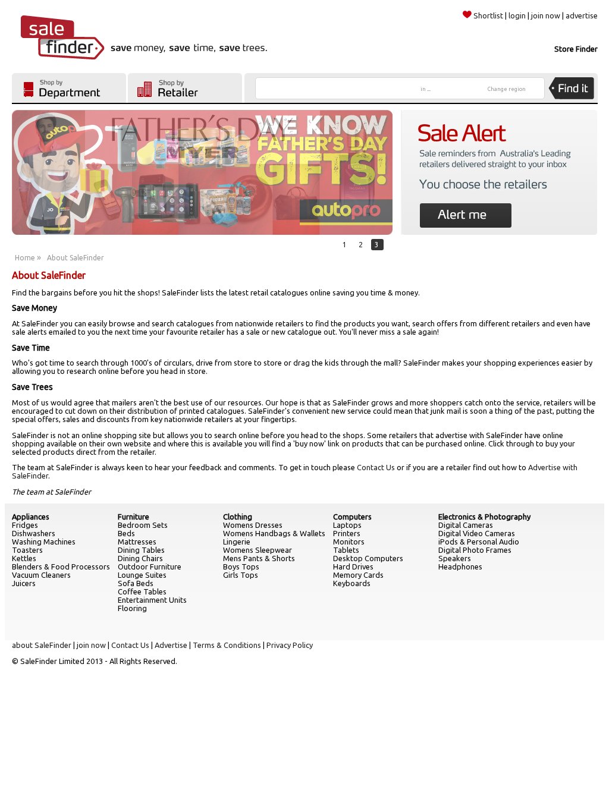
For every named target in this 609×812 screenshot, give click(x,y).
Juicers (24, 583)
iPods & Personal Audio (478, 541)
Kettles (24, 558)
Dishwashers (33, 533)
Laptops (347, 525)
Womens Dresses (252, 525)
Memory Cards (358, 575)
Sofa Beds (135, 583)
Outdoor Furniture (149, 566)
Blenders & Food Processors (61, 566)
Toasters (27, 550)
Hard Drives (353, 566)
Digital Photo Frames (474, 550)
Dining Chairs (140, 558)
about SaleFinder (41, 645)
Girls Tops (240, 575)
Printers (346, 533)
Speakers (454, 558)
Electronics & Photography (484, 516)
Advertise (171, 645)
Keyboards (352, 583)
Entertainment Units (152, 600)
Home (25, 258)
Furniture (133, 516)
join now (545, 15)
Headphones (460, 566)
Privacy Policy (289, 645)
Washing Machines (44, 541)
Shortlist (488, 15)
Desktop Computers (368, 558)
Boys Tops (241, 566)
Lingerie (236, 541)
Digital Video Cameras (476, 533)
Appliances (30, 516)
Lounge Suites (142, 575)
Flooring (132, 608)
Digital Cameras (465, 525)
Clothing (237, 516)
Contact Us (376, 467)
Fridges (25, 525)
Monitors (349, 541)
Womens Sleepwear (257, 550)
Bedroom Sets (143, 525)
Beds (126, 533)
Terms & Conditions (227, 645)
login (517, 15)
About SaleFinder (75, 258)
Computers (352, 516)
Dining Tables (141, 550)
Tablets (346, 550)
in (425, 89)
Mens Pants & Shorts (259, 558)
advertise (582, 15)
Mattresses (137, 541)
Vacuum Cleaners (41, 575)
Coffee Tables (142, 591)
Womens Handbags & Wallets (274, 533)
